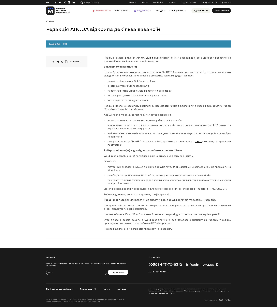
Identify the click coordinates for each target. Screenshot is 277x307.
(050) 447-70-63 (163, 264)
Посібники (158, 3)
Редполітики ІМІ (88, 289)
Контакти (121, 289)
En (47, 2)
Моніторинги (121, 11)
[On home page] (58, 10)
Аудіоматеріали (188, 3)
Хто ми (106, 289)
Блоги (145, 3)
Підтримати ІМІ (200, 11)
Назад (51, 21)
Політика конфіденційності (59, 289)
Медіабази (142, 11)
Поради (159, 11)
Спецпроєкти (176, 11)
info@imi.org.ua (200, 264)
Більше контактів (157, 272)
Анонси (172, 3)
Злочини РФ (102, 11)
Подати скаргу (221, 11)
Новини (132, 3)
